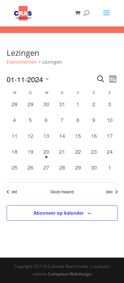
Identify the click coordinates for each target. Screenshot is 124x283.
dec (109, 191)
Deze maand (62, 191)
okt (14, 191)
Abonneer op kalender (58, 212)
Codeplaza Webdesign (70, 274)
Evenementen (22, 62)
